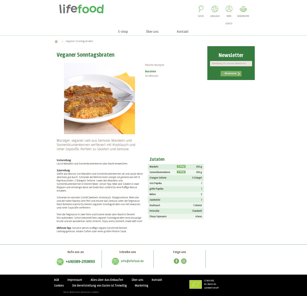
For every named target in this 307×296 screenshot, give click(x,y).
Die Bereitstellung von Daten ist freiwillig (99, 285)
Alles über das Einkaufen (107, 280)
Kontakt (157, 280)
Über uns (137, 280)
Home (56, 41)
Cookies (59, 285)
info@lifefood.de (132, 261)
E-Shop (181, 166)
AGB (56, 280)
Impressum (75, 280)
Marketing (141, 285)
